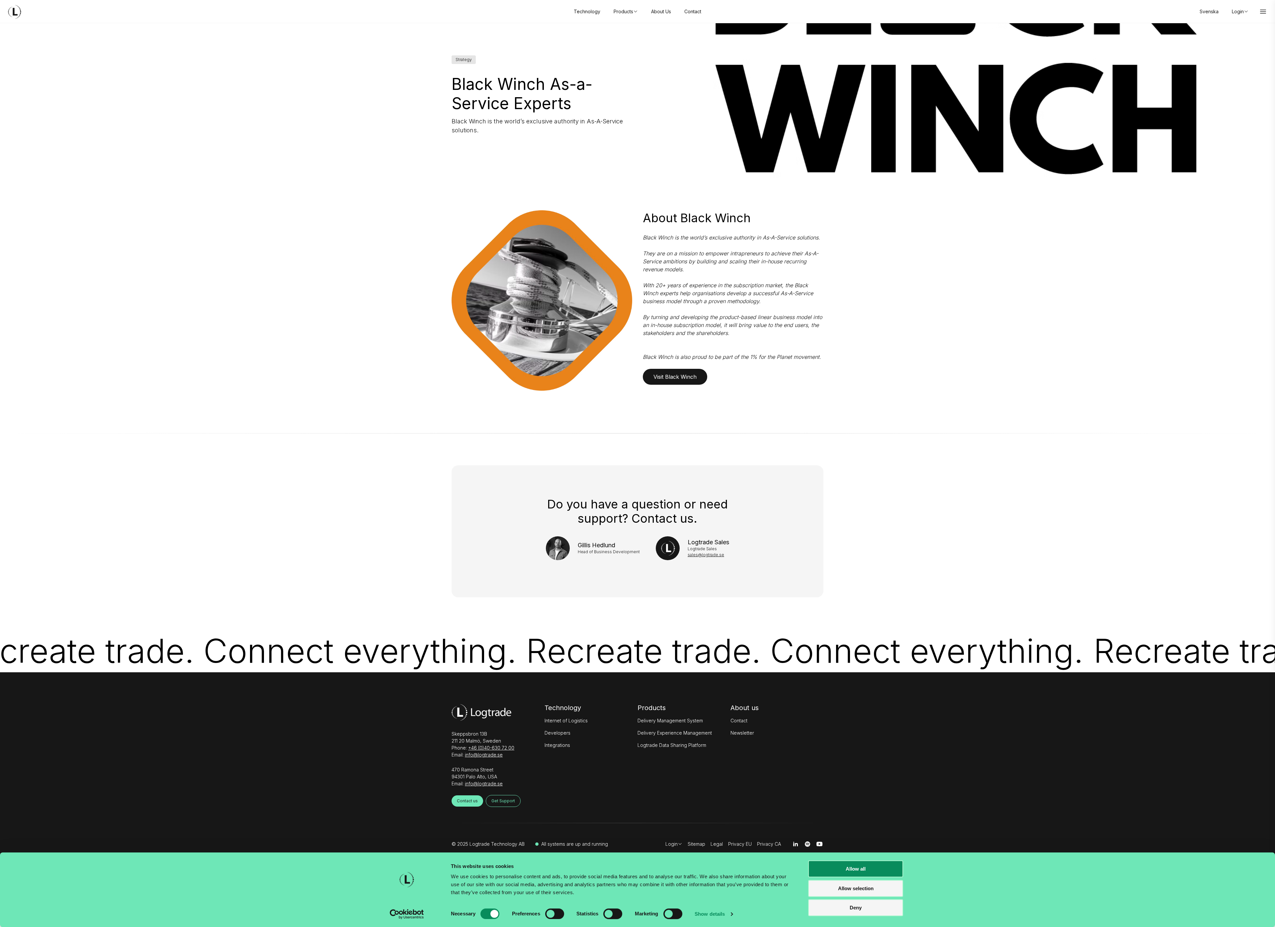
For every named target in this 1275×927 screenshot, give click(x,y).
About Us (661, 11)
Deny (856, 907)
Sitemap (696, 844)
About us (744, 708)
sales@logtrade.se (706, 554)
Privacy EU (740, 844)
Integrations (557, 745)
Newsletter (742, 733)
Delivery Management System (670, 720)
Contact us (467, 800)
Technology (587, 11)
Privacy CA (769, 844)
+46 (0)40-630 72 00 (491, 748)
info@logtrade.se (484, 755)
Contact (692, 11)
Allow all (856, 869)
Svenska (1209, 11)
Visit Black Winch (675, 376)
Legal (717, 844)
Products (652, 708)
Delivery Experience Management (675, 733)
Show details (710, 914)
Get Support (503, 800)
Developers (557, 733)
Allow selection (856, 888)
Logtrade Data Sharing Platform (672, 745)
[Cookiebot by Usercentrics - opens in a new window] (407, 914)
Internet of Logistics (566, 720)
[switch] (554, 913)
